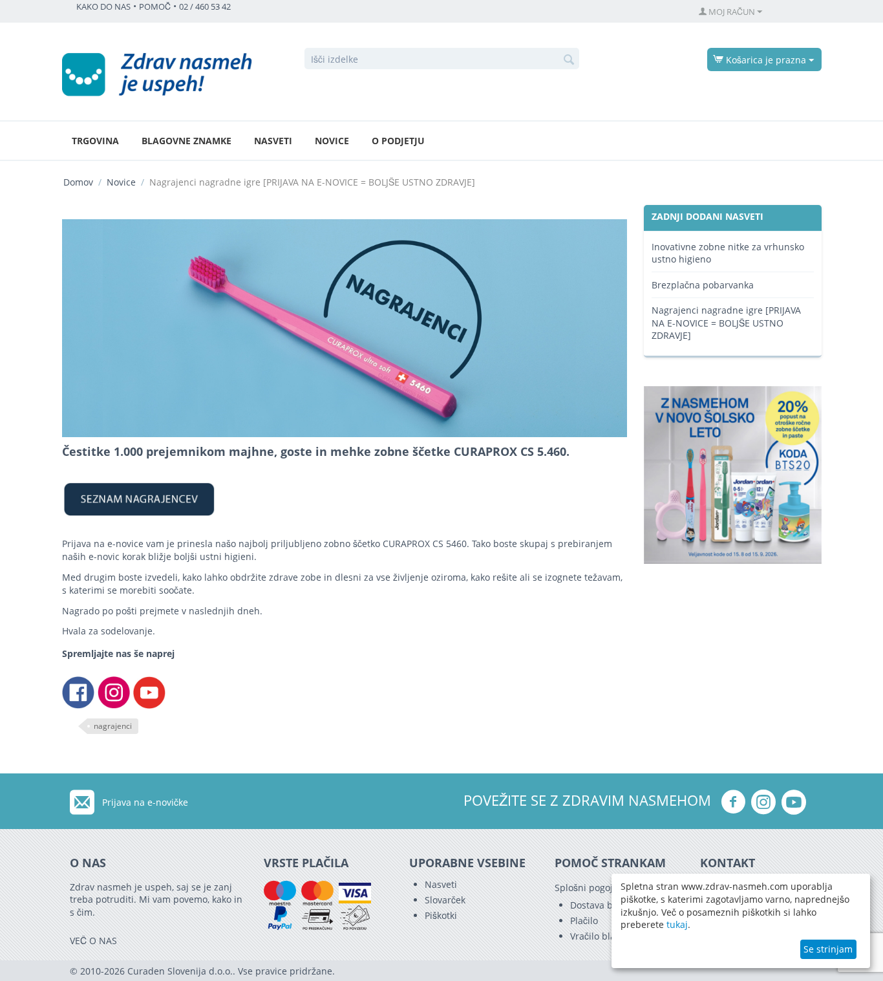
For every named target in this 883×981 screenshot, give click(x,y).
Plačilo (584, 920)
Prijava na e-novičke (145, 802)
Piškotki (441, 915)
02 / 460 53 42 (205, 6)
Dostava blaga (600, 905)
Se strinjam (828, 949)
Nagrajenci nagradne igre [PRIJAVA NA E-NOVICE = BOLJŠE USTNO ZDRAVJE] (726, 322)
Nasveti (273, 141)
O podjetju (398, 141)
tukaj (677, 924)
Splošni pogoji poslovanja (610, 887)
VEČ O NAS (93, 940)
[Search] (569, 59)
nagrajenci (113, 725)
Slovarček (445, 900)
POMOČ (155, 6)
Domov (78, 182)
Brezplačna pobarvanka (703, 285)
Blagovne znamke (186, 141)
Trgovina (95, 141)
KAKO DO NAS (103, 6)
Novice (332, 141)
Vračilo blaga (598, 936)
